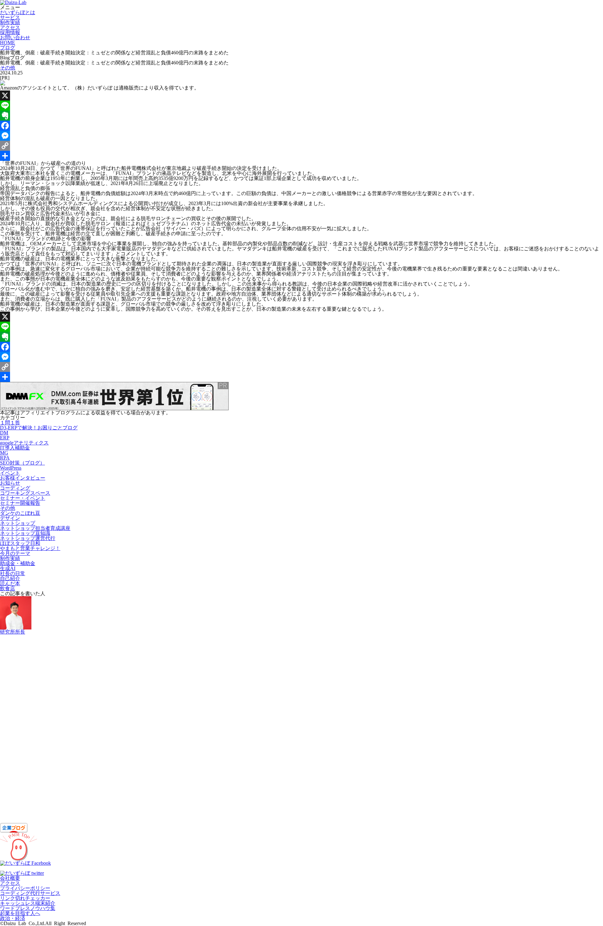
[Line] (301, 106)
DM (4, 432)
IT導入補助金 (15, 447)
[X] (301, 95)
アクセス (10, 27)
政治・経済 (12, 918)
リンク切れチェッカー (25, 898)
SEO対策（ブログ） (22, 463)
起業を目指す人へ (20, 913)
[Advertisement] (188, 729)
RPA (5, 457)
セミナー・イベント (22, 498)
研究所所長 (12, 632)
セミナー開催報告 (20, 503)
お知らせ (10, 483)
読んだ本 (10, 583)
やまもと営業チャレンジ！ (30, 548)
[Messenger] (301, 136)
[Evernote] (301, 116)
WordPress (10, 468)
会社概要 (10, 878)
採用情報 (10, 32)
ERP (4, 437)
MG (4, 452)
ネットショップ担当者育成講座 (35, 528)
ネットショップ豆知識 (25, 533)
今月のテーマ (15, 553)
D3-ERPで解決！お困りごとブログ (39, 427)
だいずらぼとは (17, 12)
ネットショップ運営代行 (27, 538)
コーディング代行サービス (30, 893)
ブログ (7, 47)
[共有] (301, 156)
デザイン (10, 518)
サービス (10, 17)
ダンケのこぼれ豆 (20, 513)
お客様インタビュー (22, 478)
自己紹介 (10, 578)
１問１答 (10, 422)
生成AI (7, 568)
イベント (10, 473)
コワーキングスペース (25, 493)
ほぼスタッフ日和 (20, 543)
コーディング (15, 488)
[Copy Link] (301, 146)
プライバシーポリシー (25, 888)
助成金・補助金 (17, 563)
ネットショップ (17, 523)
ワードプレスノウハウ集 (27, 908)
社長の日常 (12, 573)
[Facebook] (301, 126)
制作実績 (10, 22)
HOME (7, 42)
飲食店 (7, 588)
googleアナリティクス (24, 442)
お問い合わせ (15, 37)
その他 (7, 67)
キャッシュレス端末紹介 (27, 903)
